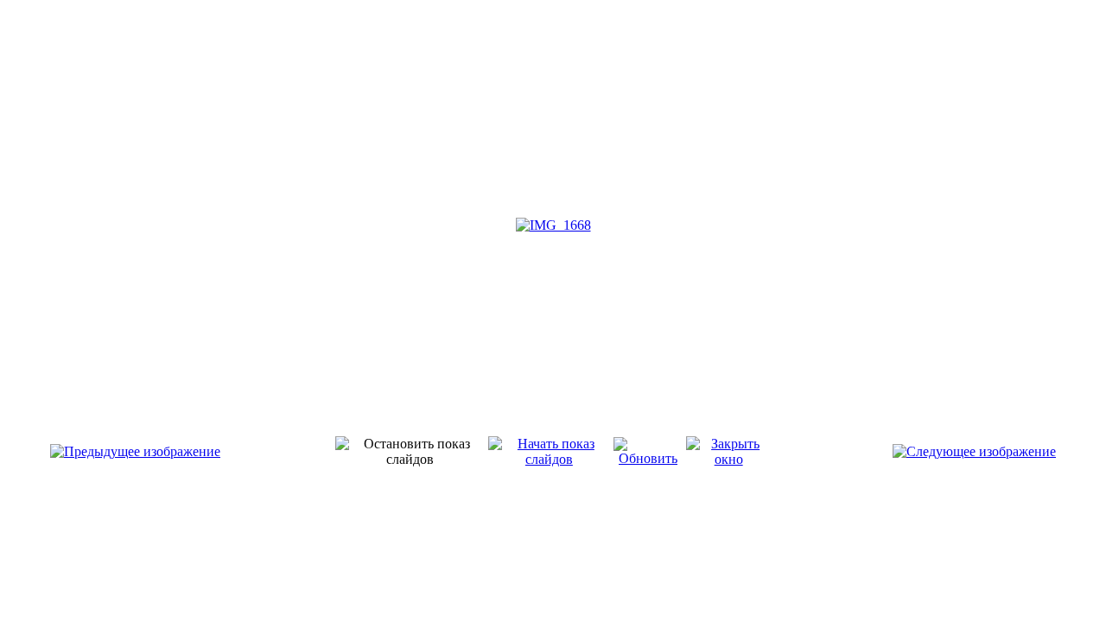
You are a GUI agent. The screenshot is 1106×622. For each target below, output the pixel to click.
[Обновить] (648, 458)
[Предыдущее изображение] (135, 451)
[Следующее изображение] (974, 451)
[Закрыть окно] (728, 459)
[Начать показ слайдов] (549, 459)
